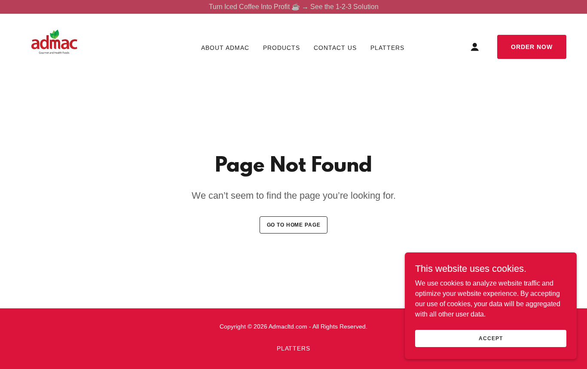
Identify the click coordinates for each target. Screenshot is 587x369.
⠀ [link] (185, 47)
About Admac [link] (225, 47)
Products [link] (281, 47)
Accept (490, 338)
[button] (474, 46)
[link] (54, 46)
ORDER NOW (532, 46)
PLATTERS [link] (387, 47)
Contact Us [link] (335, 47)
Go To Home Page (294, 225)
